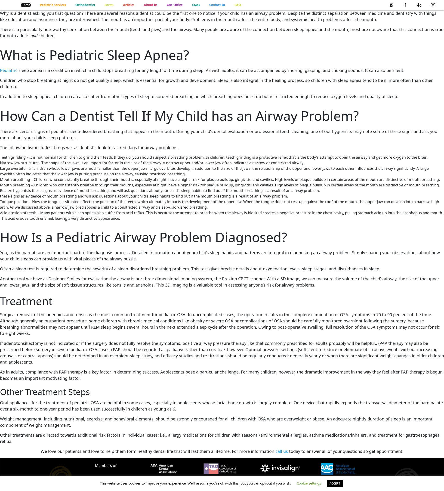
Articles (128, 5)
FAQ (237, 5)
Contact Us (217, 5)
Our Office (175, 5)
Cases (196, 5)
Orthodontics (85, 5)
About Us (150, 5)
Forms (109, 5)
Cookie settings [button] (309, 483)
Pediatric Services (53, 5)
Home (26, 5)
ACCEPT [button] (335, 483)
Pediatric (8, 70)
